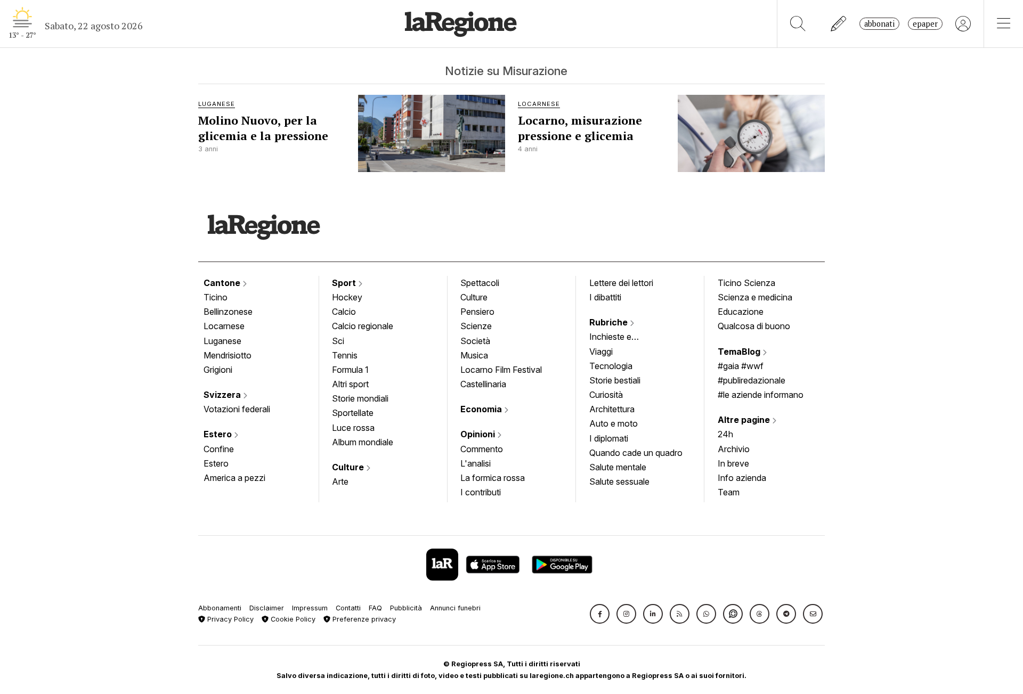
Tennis (345, 355)
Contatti (348, 608)
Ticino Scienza (746, 282)
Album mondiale (362, 442)
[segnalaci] (838, 23)
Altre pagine (745, 419)
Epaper (925, 24)
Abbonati (879, 24)
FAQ (375, 608)
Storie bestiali (614, 380)
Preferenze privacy (363, 619)
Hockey (347, 297)
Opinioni (478, 434)
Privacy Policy (229, 619)
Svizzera (223, 394)
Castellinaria (483, 384)
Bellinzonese (228, 311)
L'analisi (475, 463)
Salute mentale (617, 467)
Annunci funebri (455, 608)
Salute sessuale (619, 481)
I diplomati (608, 438)
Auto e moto (613, 423)
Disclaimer (266, 608)
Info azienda (742, 477)
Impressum (310, 608)
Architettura (612, 409)
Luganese (222, 341)
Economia (482, 409)
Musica (474, 355)
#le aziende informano (760, 394)
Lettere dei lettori (621, 282)
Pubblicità (406, 608)
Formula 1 (350, 369)
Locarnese (224, 326)
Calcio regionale (362, 326)
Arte (340, 481)
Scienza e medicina (755, 297)
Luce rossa (353, 427)
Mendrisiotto (227, 355)
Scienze (476, 326)
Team (729, 492)
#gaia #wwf (741, 366)
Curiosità (606, 394)
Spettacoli (479, 282)
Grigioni (218, 369)
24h (725, 434)
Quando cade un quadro (636, 452)
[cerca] (797, 23)
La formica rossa (492, 477)
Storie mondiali (360, 398)
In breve (733, 463)
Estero (219, 434)
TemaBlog (740, 351)
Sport (345, 282)
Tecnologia (610, 366)
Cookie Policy (292, 619)
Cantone (223, 282)
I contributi (480, 492)
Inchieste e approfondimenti (620, 337)
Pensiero (477, 311)
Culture (349, 467)
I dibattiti (605, 297)
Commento (481, 449)
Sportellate (353, 412)
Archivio (734, 449)
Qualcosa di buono (754, 326)
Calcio (344, 311)
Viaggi (601, 351)
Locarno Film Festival (501, 369)
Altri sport (350, 384)
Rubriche (609, 322)
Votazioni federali (237, 409)
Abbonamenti (219, 608)
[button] (600, 614)
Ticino (216, 297)
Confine (219, 449)
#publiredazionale (751, 380)
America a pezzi (234, 477)
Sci (338, 341)
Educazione (741, 311)
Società (475, 341)
